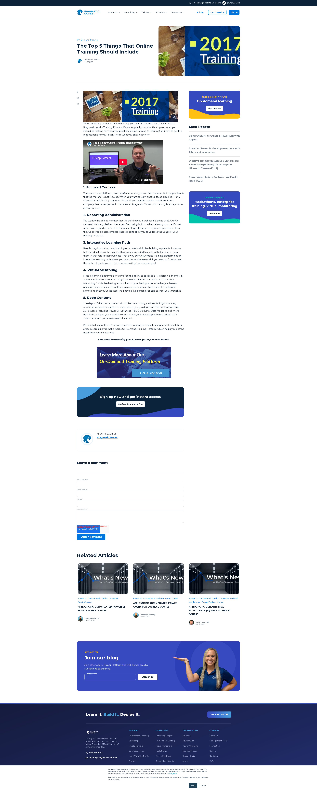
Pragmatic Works (92, 59)
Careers (212, 751)
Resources (177, 12)
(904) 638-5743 (233, 3)
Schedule (160, 12)
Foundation (214, 746)
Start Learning (217, 12)
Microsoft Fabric (190, 751)
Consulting (129, 12)
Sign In (234, 12)
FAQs (211, 761)
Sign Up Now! (214, 108)
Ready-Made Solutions (166, 761)
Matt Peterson (202, 622)
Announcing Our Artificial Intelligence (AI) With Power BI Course (209, 610)
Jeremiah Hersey (92, 618)
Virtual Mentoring (164, 746)
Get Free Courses (219, 714)
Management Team (218, 741)
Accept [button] (193, 785)
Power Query (171, 598)
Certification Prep (137, 751)
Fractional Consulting (165, 741)
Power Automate (190, 746)
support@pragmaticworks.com (103, 757)
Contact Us (214, 213)
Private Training (136, 746)
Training (145, 12)
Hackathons (161, 751)
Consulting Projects (164, 736)
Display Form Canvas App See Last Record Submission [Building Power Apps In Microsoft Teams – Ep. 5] (214, 165)
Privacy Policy (172, 773)
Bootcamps (134, 741)
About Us (213, 736)
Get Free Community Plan (130, 404)
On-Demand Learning (139, 736)
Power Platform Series (212, 602)
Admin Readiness (163, 756)
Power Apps (188, 741)
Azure (185, 761)
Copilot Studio (189, 756)
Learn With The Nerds (138, 756)
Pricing (200, 12)
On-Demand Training (87, 40)
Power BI (82, 598)
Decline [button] (203, 785)
